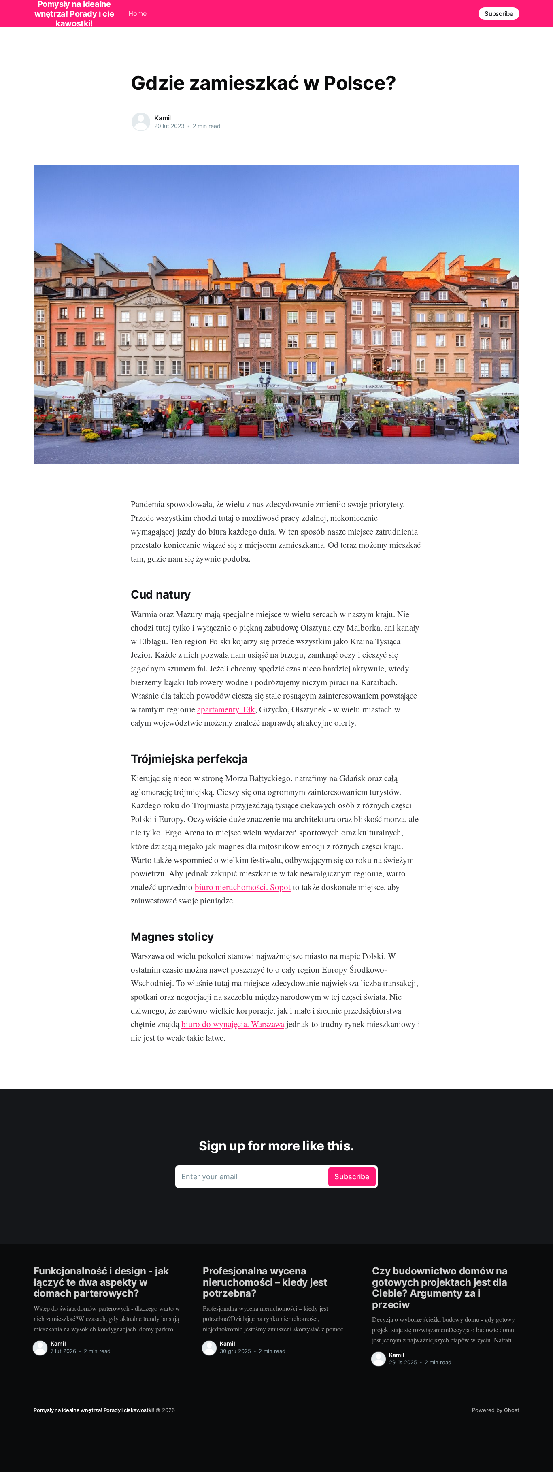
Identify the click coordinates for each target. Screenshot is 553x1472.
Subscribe (499, 13)
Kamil (162, 118)
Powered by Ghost (495, 1410)
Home (137, 13)
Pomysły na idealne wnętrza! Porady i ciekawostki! (94, 1410)
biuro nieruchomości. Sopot (243, 887)
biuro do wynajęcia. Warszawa (232, 1023)
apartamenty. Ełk (226, 709)
